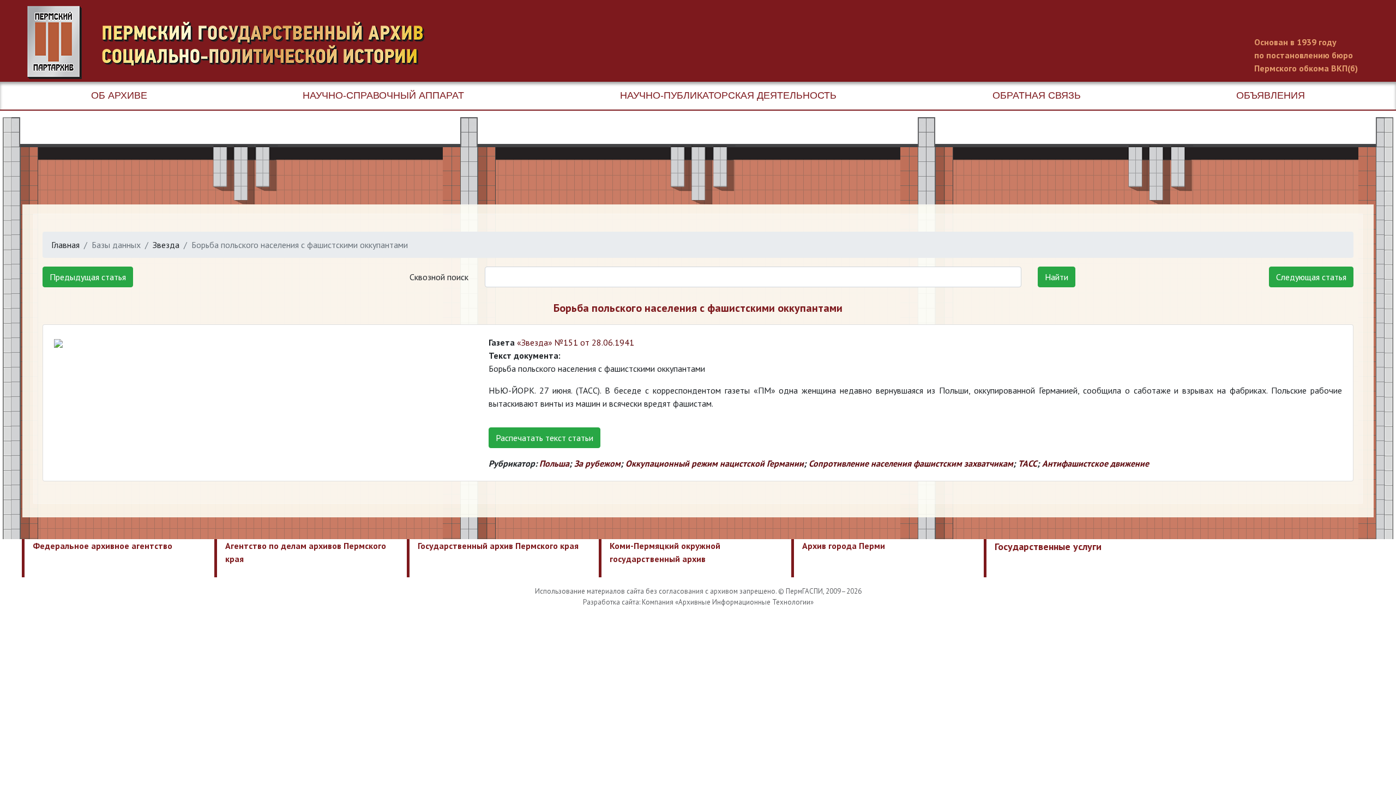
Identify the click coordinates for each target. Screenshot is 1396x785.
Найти (1056, 276)
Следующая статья (1311, 276)
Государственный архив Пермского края (498, 545)
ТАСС (1027, 463)
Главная (65, 244)
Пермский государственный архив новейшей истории (231, 42)
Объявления (1270, 95)
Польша (554, 463)
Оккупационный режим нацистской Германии (714, 463)
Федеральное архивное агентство (102, 545)
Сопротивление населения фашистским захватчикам (911, 463)
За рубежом (597, 463)
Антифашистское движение (1095, 463)
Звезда (166, 244)
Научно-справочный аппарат (383, 95)
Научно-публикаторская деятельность (728, 95)
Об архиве (119, 95)
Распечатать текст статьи (544, 437)
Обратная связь (1036, 95)
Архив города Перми (843, 545)
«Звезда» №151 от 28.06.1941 (575, 342)
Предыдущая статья (88, 276)
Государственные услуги (1048, 546)
